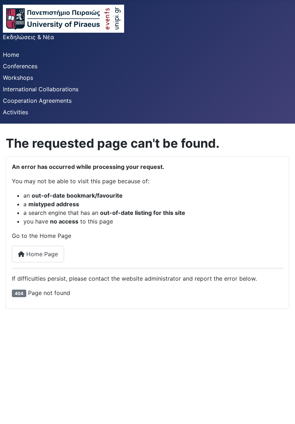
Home (11, 54)
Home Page (41, 254)
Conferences (20, 66)
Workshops (18, 77)
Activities (15, 112)
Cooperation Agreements (37, 100)
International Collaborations (40, 89)
